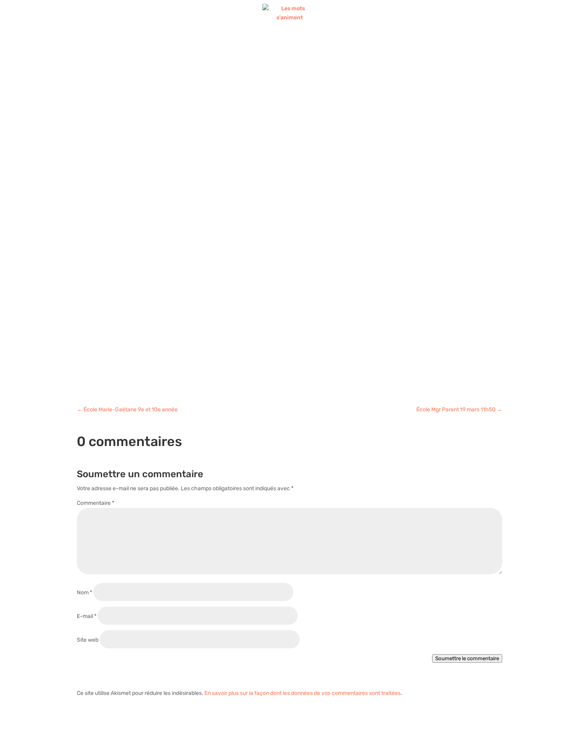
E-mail (86, 616)
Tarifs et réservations (374, 44)
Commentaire (95, 503)
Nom (84, 592)
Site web (87, 640)
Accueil (177, 44)
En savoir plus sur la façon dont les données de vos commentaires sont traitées (302, 693)
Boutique (262, 44)
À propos (302, 44)
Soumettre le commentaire (467, 658)
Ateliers (215, 44)
